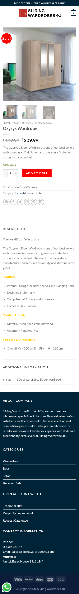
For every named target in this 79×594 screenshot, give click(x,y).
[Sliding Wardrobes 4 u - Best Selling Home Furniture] (39, 13)
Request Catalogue (15, 520)
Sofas (6, 476)
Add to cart (37, 173)
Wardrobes (10, 461)
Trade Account (12, 505)
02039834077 (12, 546)
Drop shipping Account (18, 513)
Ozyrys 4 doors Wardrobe (33, 122)
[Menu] (5, 13)
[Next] (69, 64)
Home (7, 122)
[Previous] (9, 64)
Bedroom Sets (12, 483)
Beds (6, 468)
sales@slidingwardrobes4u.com (33, 551)
